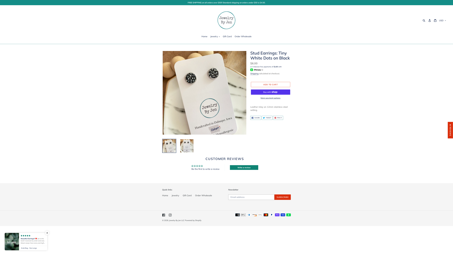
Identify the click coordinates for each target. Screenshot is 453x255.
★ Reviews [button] (450, 130)
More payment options (270, 98)
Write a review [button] (244, 167)
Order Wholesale (203, 195)
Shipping (254, 73)
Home (165, 195)
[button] (47, 233)
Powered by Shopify (193, 220)
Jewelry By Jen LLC (176, 220)
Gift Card (187, 195)
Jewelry (175, 195)
